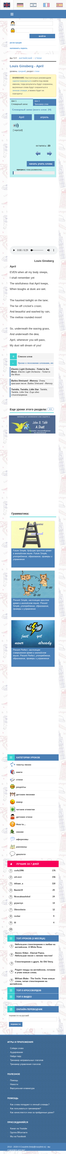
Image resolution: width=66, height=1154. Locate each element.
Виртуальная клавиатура (22, 1088)
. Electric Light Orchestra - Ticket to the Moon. (30, 372)
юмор (19, 802)
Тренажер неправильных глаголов (26, 1060)
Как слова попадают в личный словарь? (29, 1104)
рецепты (21, 787)
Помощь (14, 1080)
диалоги (21, 854)
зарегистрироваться (21, 81)
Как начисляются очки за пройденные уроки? (32, 1112)
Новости (14, 1084)
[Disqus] (33, 711)
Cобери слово (17, 1048)
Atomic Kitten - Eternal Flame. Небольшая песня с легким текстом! (34, 954)
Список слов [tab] (22, 356)
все (50, 409)
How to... (21, 824)
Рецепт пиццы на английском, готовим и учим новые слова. (35, 971)
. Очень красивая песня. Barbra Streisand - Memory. (32, 382)
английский (25, 58)
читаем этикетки (25, 809)
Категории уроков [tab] (28, 757)
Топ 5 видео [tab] (24, 996)
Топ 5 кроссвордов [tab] (28, 990)
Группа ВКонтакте (18, 1132)
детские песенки (25, 794)
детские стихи (24, 817)
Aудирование (16, 1052)
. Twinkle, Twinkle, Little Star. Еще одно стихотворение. (29, 392)
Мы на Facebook (18, 1136)
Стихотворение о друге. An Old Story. (34, 962)
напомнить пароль (18, 48)
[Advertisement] (33, 211)
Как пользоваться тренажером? (25, 1108)
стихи (38, 58)
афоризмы (22, 839)
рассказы (21, 846)
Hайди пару (15, 1056)
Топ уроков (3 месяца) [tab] (30, 938)
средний (22, 71)
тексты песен (23, 764)
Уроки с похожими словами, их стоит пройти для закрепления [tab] (32, 363)
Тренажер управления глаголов (25, 1064)
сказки (20, 832)
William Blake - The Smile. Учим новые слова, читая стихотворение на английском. (32, 981)
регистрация (16, 43)
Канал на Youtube (18, 1128)
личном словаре (19, 90)
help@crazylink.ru (37, 1147)
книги (19, 772)
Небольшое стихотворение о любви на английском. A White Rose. (35, 945)
